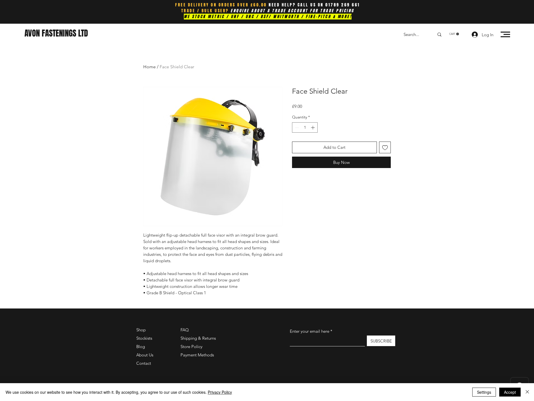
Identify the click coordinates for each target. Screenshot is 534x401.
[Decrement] (296, 127)
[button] (454, 34)
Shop (141, 329)
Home (149, 66)
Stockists (144, 338)
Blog (140, 346)
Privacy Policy (220, 392)
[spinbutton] (305, 127)
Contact (143, 363)
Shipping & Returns (198, 338)
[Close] (527, 392)
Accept (510, 392)
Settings (484, 392)
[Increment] (313, 127)
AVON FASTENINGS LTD (56, 33)
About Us (144, 355)
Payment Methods (198, 355)
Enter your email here (309, 331)
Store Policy (191, 346)
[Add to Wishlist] (385, 148)
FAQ (185, 329)
